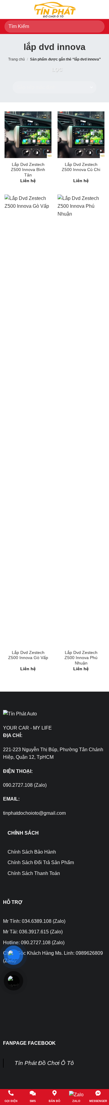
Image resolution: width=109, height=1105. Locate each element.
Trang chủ (16, 59)
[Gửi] (97, 26)
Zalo (76, 1101)
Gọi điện (11, 1101)
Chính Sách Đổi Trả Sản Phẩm (41, 862)
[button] (8, 9)
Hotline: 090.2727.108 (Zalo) (33, 942)
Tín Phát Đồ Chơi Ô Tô (44, 1063)
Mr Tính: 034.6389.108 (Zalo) (34, 921)
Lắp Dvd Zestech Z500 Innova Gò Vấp (28, 655)
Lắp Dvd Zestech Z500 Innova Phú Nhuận (80, 657)
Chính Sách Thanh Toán (34, 873)
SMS (33, 1101)
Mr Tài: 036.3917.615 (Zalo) (33, 931)
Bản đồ (54, 1101)
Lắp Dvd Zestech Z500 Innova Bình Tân (28, 169)
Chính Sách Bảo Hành (32, 851)
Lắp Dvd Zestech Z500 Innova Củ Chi (81, 167)
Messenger (98, 1101)
